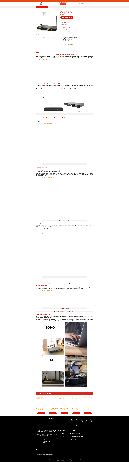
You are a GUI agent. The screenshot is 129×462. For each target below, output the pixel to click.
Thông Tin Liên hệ (50, 52)
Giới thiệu (53, 7)
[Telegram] (68, 44)
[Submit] (92, 3)
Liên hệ (81, 7)
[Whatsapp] (69, 44)
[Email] (71, 44)
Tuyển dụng (73, 7)
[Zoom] (37, 32)
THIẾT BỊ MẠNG (62, 11)
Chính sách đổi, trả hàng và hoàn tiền (77, 436)
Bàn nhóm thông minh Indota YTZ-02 (88, 409)
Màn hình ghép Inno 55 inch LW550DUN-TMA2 (76, 409)
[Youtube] (66, 44)
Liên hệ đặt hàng (67, 17)
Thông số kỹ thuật (42, 52)
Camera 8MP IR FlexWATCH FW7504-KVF (64, 409)
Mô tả (37, 52)
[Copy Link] (72, 44)
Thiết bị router (69, 11)
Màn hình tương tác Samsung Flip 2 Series (53, 409)
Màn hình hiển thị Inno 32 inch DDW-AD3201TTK (41, 409)
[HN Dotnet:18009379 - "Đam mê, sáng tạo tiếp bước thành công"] (41, 4)
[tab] (37, 52)
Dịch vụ (62, 436)
